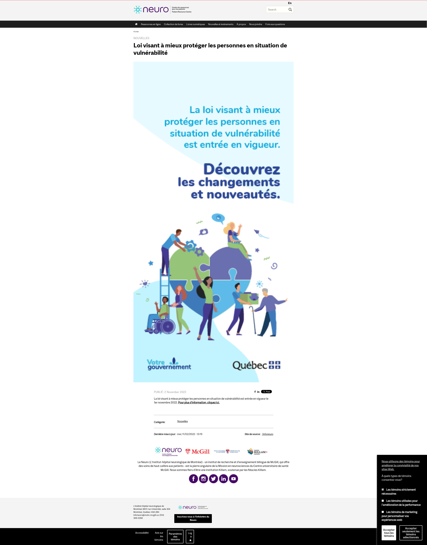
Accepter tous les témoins (389, 532)
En (290, 3)
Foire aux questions (275, 24)
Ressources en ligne (151, 24)
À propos (241, 24)
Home (136, 24)
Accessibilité (142, 532)
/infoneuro (267, 434)
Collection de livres (173, 24)
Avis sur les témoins (158, 536)
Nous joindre (255, 24)
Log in (190, 535)
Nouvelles (182, 421)
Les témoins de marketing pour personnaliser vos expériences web (399, 515)
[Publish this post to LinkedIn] (258, 391)
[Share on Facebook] (255, 391)
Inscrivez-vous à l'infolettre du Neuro (193, 518)
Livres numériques (195, 24)
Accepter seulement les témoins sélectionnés (410, 533)
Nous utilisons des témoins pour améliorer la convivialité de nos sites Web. (401, 465)
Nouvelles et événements (220, 24)
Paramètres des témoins (175, 536)
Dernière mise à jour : (165, 434)
